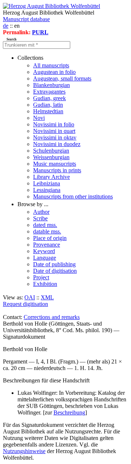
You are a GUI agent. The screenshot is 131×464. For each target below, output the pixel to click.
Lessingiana (46, 190)
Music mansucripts (54, 164)
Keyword (44, 251)
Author (41, 212)
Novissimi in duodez (56, 144)
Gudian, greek (49, 98)
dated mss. (45, 225)
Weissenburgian (51, 157)
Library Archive (51, 177)
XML (47, 297)
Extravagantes (49, 92)
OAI (29, 297)
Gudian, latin (48, 105)
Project (41, 277)
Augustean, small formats (62, 78)
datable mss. (47, 231)
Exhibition (45, 284)
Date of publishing (54, 264)
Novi (39, 118)
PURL (40, 32)
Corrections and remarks (52, 317)
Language (44, 258)
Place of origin (50, 238)
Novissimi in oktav (54, 137)
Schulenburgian (51, 151)
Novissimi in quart (54, 131)
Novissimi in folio (53, 124)
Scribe (40, 218)
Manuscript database (26, 19)
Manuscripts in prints (57, 170)
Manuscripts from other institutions (73, 196)
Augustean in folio (54, 72)
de (5, 26)
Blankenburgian (51, 85)
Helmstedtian (48, 111)
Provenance (46, 244)
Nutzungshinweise (24, 451)
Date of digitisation (55, 271)
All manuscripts (51, 65)
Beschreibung (69, 412)
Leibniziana (46, 183)
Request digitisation (25, 304)
